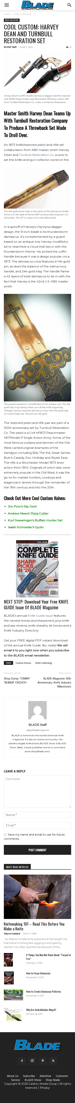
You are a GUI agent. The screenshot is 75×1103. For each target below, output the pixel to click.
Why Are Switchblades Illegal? (41, 1010)
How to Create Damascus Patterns (43, 991)
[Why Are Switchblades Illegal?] (13, 1014)
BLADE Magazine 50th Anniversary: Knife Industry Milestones (54, 682)
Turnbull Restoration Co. (36, 155)
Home (7, 14)
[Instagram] (32, 1061)
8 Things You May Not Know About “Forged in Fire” (48, 957)
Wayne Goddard (12, 933)
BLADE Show (33, 1080)
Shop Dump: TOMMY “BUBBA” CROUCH (17, 680)
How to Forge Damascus (38, 973)
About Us (12, 1076)
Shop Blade (53, 1080)
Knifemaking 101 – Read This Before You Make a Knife (34, 926)
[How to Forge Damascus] (9, 978)
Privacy (45, 1087)
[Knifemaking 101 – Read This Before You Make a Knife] (37, 897)
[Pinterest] (43, 1061)
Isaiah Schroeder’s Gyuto (26, 527)
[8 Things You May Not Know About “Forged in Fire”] (8, 960)
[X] (53, 1061)
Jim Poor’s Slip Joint (22, 506)
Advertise (45, 1076)
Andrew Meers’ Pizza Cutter (28, 513)
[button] (6, 5)
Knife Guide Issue (40, 615)
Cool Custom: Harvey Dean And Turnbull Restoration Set (31, 33)
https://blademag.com (37, 730)
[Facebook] (22, 1061)
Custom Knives (23, 662)
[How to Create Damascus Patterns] (13, 995)
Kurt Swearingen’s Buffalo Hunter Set (35, 520)
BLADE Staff (10, 47)
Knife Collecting (22, 14)
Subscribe (29, 1076)
